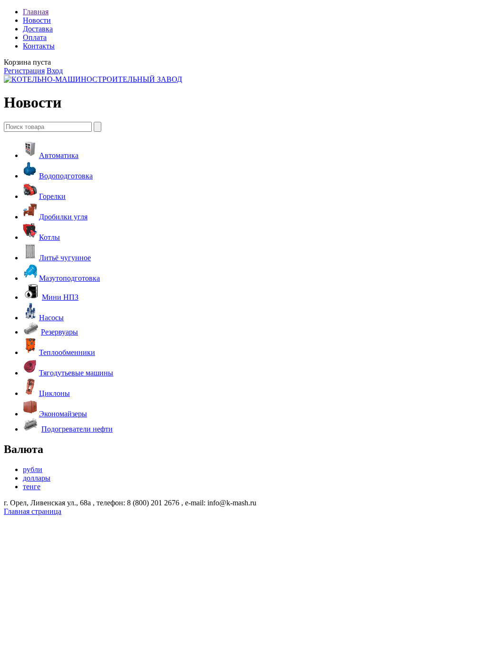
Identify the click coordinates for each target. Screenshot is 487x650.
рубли (32, 469)
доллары (36, 478)
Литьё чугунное (65, 258)
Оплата (35, 37)
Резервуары (59, 332)
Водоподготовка (66, 176)
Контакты (39, 46)
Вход (55, 71)
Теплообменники (67, 352)
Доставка (38, 29)
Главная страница (32, 511)
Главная (36, 12)
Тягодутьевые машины (76, 373)
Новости (37, 20)
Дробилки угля (63, 217)
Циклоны (54, 393)
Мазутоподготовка (69, 278)
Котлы (49, 237)
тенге (31, 487)
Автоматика (58, 155)
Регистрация (24, 71)
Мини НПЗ (60, 297)
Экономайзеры (63, 414)
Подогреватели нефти (77, 429)
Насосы (51, 318)
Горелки (52, 196)
